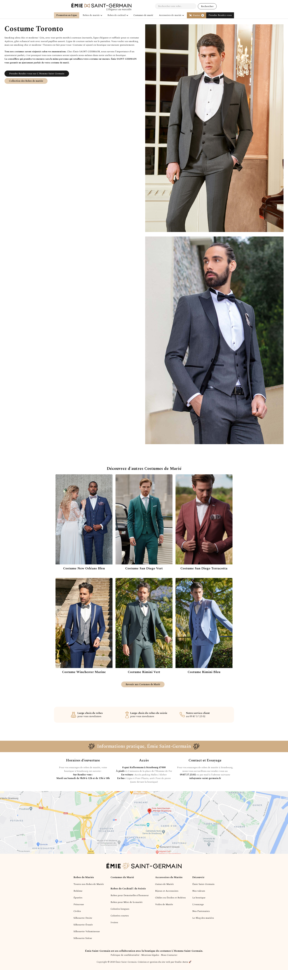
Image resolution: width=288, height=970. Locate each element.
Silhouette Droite (83, 918)
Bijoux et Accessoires (166, 891)
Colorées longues (120, 909)
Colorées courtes (120, 915)
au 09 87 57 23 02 (198, 714)
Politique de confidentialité (125, 955)
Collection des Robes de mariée (26, 81)
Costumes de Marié (122, 877)
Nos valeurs (198, 891)
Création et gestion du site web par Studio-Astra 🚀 (164, 962)
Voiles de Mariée (164, 904)
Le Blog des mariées (203, 918)
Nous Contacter (169, 955)
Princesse (79, 904)
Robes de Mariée (84, 877)
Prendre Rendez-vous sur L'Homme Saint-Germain (36, 73)
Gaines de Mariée (164, 884)
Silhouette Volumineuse (87, 931)
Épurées (78, 897)
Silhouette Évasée (83, 924)
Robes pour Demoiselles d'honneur (130, 895)
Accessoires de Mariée (169, 877)
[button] (92, 15)
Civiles (77, 911)
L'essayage (198, 904)
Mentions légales (150, 955)
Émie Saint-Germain (203, 884)
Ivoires (114, 922)
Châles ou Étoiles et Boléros (170, 897)
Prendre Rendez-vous (220, 15)
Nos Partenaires (201, 911)
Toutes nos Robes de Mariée (89, 884)
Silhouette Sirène (83, 938)
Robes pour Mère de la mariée (127, 902)
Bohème (78, 891)
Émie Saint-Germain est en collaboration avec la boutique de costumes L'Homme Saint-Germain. (144, 951)
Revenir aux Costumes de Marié (143, 684)
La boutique (199, 897)
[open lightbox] (214, 130)
